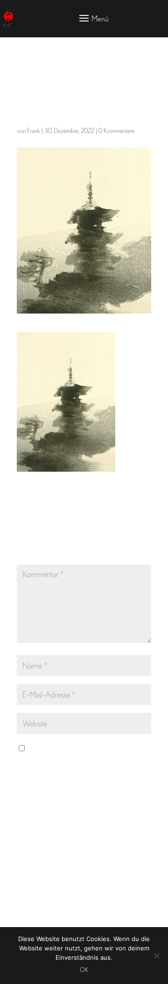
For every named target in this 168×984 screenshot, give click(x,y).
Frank (33, 130)
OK (84, 969)
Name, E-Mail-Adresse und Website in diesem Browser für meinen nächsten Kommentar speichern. (78, 762)
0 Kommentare (116, 130)
